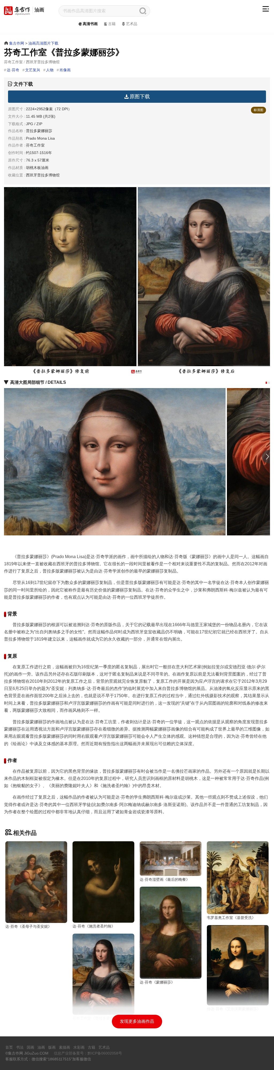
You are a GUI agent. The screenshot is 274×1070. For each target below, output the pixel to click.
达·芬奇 (13, 70)
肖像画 (65, 70)
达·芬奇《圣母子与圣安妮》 (28, 926)
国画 (30, 1047)
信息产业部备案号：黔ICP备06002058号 (88, 1053)
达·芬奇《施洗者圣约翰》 (94, 926)
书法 (20, 1047)
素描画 (64, 1047)
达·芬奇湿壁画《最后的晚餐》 (165, 879)
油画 (39, 10)
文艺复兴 (32, 70)
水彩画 (79, 1047)
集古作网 (16, 43)
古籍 (112, 24)
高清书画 (90, 24)
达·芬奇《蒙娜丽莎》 (157, 982)
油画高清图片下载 (43, 43)
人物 (50, 70)
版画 (52, 1047)
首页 (9, 1047)
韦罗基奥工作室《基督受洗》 (231, 917)
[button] (266, 383)
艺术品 (131, 24)
